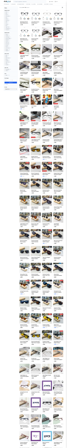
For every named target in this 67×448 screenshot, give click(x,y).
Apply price (11, 82)
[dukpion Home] (7, 1)
